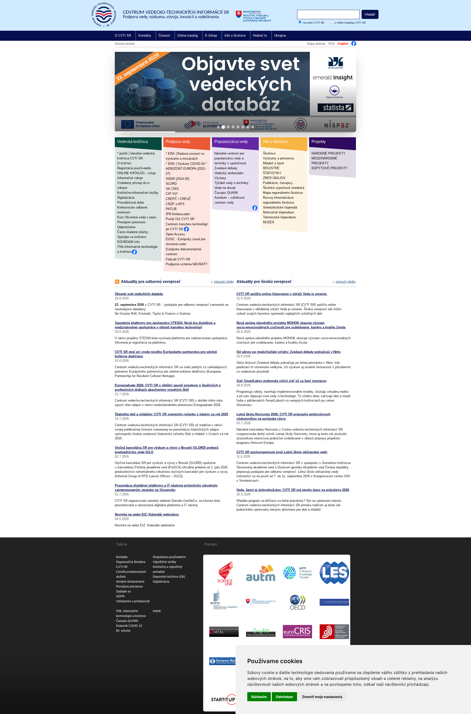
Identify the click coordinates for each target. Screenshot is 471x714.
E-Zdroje (211, 35)
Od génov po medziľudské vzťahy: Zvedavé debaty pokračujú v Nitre (288, 352)
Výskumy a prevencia (278, 158)
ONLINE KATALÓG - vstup (136, 173)
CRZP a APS (175, 204)
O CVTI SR (123, 35)
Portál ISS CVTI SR (180, 219)
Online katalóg (187, 35)
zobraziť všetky (224, 281)
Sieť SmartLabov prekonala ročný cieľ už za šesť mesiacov (281, 381)
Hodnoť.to (260, 35)
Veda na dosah (225, 188)
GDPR (120, 596)
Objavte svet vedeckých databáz (139, 294)
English (343, 43)
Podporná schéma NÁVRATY (187, 264)
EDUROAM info (128, 242)
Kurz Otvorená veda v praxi (136, 217)
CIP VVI (172, 194)
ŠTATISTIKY (272, 173)
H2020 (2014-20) (177, 178)
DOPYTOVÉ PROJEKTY (330, 168)
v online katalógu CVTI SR (350, 22)
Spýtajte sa (123, 591)
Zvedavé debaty (225, 168)
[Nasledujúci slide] (348, 91)
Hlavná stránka (125, 43)
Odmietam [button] (284, 697)
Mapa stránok (316, 43)
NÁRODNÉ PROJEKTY (328, 153)
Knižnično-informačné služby (137, 193)
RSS (331, 43)
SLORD (171, 183)
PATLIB (171, 209)
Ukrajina (280, 35)
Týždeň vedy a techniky (231, 183)
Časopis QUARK (226, 193)
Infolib (157, 611)
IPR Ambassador (178, 214)
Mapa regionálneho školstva (283, 193)
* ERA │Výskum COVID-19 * (186, 163)
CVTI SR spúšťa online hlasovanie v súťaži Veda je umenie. (281, 294)
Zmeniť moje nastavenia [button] (322, 697)
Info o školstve (235, 35)
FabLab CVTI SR (178, 259)
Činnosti (164, 35)
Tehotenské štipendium (279, 217)
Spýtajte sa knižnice (131, 237)
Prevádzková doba (130, 202)
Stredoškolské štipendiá (280, 207)
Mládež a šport (273, 163)
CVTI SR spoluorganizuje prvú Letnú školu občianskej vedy (281, 452)
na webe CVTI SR (313, 22)
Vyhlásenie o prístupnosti (133, 601)
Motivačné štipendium (278, 212)
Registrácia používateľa (134, 168)
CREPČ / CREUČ (178, 199)
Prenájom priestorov (131, 222)
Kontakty (144, 35)
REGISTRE (271, 168)
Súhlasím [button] (259, 697)
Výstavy (220, 178)
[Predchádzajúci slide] (123, 91)
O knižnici (124, 163)
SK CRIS (172, 188)
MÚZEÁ (268, 222)
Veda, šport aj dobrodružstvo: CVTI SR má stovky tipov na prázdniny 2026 (292, 490)
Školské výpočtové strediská (283, 188)
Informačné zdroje (130, 178)
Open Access (175, 234)
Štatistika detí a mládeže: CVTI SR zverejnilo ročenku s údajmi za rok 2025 (171, 414)
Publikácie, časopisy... (279, 183)
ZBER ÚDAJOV (274, 178)
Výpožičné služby (164, 562)
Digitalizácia (125, 197)
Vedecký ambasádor (228, 173)
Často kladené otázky (132, 232)
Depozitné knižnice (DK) (169, 576)
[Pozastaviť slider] (346, 57)
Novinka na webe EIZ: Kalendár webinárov (147, 514)
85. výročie (123, 630)
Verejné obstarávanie (130, 581)
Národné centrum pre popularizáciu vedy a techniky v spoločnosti (230, 158)
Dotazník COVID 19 (129, 626)
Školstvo (269, 153)
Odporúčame (126, 227)
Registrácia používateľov (169, 557)
